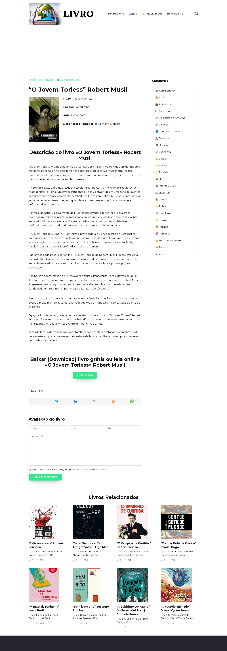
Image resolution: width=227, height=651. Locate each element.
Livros (133, 14)
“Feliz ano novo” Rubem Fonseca (46, 545)
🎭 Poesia (161, 199)
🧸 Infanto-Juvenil (166, 185)
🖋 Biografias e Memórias (170, 117)
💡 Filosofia (161, 172)
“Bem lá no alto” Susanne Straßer (91, 608)
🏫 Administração (165, 90)
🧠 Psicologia (163, 213)
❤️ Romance (162, 233)
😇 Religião (161, 226)
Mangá (159, 254)
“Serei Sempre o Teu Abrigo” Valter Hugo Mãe (90, 545)
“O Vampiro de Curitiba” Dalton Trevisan (134, 545)
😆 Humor (161, 179)
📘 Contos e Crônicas (107, 123)
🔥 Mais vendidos (152, 14)
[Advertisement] (113, 48)
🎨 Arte (159, 97)
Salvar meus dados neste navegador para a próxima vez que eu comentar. (69, 469)
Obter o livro (85, 375)
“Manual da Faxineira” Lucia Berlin (44, 608)
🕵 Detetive (162, 138)
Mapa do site (175, 14)
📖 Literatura (162, 192)
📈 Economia (163, 151)
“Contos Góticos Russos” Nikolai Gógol (178, 545)
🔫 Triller (160, 247)
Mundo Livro (116, 14)
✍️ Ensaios (161, 158)
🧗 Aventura (162, 111)
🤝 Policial (161, 206)
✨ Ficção (161, 165)
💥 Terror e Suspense (168, 240)
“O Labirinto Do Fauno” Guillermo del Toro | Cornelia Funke (133, 610)
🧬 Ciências (161, 124)
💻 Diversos (162, 145)
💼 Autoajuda (163, 104)
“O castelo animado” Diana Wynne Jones (175, 608)
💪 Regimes (162, 220)
